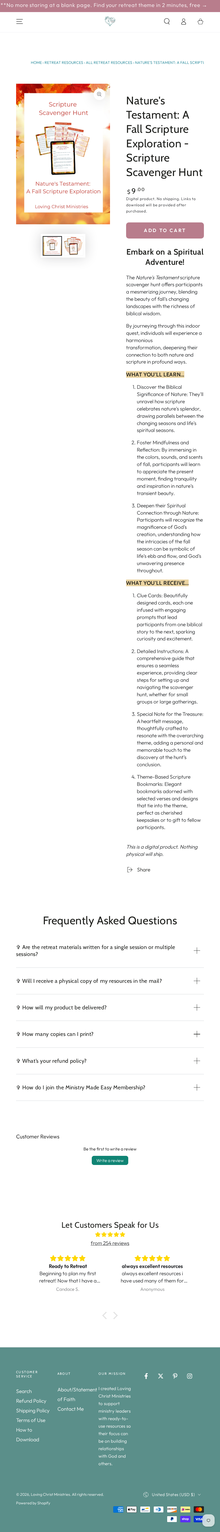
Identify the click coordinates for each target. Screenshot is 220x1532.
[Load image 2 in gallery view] (73, 246)
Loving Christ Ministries (50, 1494)
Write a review (110, 1160)
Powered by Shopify (33, 1503)
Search (24, 1391)
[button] (167, 21)
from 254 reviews (110, 1243)
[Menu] (19, 21)
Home (36, 62)
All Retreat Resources (109, 62)
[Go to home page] (110, 21)
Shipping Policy (33, 1410)
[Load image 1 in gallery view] (52, 246)
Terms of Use (30, 1420)
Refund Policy (31, 1401)
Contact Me (70, 1409)
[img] (110, 1234)
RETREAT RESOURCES (64, 62)
